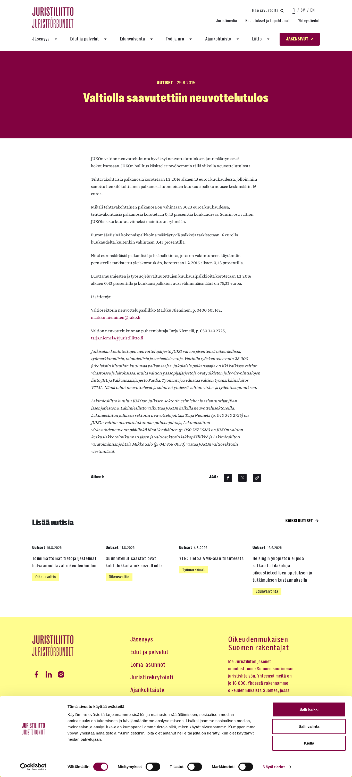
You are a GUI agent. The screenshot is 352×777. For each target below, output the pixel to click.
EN (312, 10)
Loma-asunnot (147, 664)
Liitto (257, 38)
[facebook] (228, 478)
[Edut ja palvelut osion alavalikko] (105, 39)
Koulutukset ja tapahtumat (267, 20)
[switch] (153, 767)
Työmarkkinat (193, 569)
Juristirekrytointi (151, 677)
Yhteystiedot (309, 20)
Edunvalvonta (132, 38)
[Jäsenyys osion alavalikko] (56, 39)
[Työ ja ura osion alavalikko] (191, 39)
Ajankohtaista (218, 38)
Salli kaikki (309, 709)
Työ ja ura (175, 38)
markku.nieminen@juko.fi (115, 317)
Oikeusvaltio (45, 576)
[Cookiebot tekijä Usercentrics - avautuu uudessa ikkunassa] (33, 767)
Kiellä (309, 743)
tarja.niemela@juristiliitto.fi (117, 337)
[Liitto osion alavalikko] (268, 39)
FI (293, 10)
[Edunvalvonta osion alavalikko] (151, 39)
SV (302, 10)
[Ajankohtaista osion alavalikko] (238, 39)
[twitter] (242, 478)
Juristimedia (226, 20)
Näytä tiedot (273, 767)
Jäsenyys (40, 38)
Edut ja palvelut (84, 38)
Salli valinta (309, 726)
